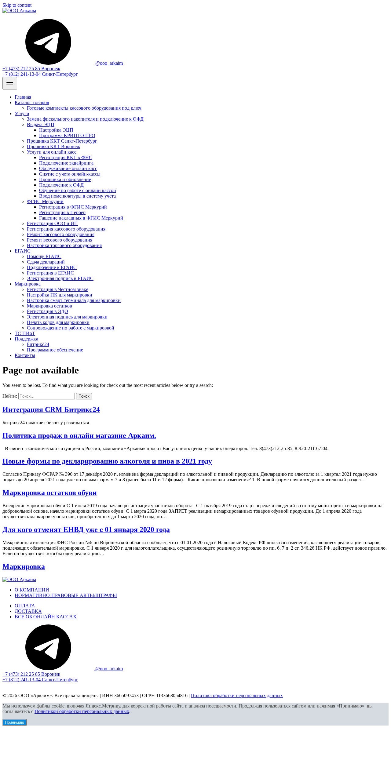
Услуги (22, 113)
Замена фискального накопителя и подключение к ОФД (85, 119)
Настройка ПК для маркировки (59, 294)
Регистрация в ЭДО (47, 311)
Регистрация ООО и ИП (52, 223)
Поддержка (26, 338)
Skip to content (16, 5)
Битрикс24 (38, 344)
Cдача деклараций (46, 261)
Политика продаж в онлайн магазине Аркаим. (79, 435)
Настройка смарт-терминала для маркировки (74, 300)
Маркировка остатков (49, 305)
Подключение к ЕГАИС (52, 267)
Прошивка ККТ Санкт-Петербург (62, 141)
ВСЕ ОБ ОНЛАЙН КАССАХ (46, 616)
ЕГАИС (23, 250)
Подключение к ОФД (61, 184)
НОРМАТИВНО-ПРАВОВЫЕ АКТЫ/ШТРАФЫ (66, 595)
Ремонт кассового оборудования (60, 234)
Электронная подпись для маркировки (67, 316)
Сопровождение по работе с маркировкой (70, 327)
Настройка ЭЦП (56, 130)
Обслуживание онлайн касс (68, 168)
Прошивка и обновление (65, 179)
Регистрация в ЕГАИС (50, 272)
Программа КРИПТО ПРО (67, 135)
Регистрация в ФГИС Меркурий (73, 206)
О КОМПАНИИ (32, 589)
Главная (23, 97)
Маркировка (28, 283)
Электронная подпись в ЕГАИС (60, 278)
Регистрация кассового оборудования (66, 228)
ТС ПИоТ (25, 333)
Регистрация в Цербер (62, 212)
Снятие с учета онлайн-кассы (69, 173)
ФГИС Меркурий (45, 201)
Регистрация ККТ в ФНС (65, 157)
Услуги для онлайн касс (51, 152)
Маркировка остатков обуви (49, 493)
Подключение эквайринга (66, 163)
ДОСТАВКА (28, 611)
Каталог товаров (32, 102)
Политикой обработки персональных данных (82, 711)
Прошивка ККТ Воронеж (53, 146)
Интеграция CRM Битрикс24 (51, 409)
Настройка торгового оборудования (64, 245)
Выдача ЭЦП (40, 124)
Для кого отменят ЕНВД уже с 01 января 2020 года (86, 529)
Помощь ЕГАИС (44, 256)
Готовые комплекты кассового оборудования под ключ (84, 108)
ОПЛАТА (25, 605)
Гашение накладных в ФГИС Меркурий (81, 217)
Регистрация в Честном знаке (57, 289)
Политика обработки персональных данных (237, 695)
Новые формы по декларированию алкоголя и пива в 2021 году (107, 461)
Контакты (25, 355)
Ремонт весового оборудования (59, 239)
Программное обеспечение (55, 349)
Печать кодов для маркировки (58, 322)
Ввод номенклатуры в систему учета (77, 195)
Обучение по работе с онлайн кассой (77, 190)
